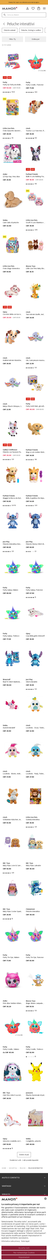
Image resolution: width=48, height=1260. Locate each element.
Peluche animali (9, 30)
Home (4, 1168)
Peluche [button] (23, 1168)
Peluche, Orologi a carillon (31, 30)
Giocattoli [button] (13, 1168)
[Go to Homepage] (10, 8)
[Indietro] (4, 24)
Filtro (11, 39)
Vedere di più (24, 1155)
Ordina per (35, 39)
